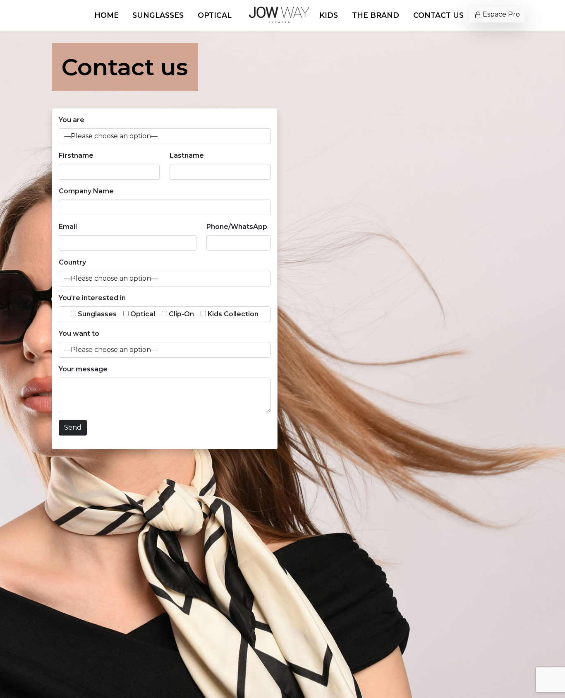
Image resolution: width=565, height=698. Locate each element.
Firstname (76, 155)
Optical (215, 15)
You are (71, 120)
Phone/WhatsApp (236, 227)
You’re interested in (92, 298)
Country (72, 262)
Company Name (86, 191)
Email (68, 227)
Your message (83, 369)
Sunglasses (158, 15)
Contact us (438, 15)
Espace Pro (500, 14)
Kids (328, 15)
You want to (79, 333)
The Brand (375, 15)
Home (106, 15)
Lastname (187, 155)
